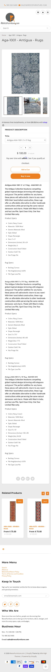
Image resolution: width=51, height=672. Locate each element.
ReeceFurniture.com (17, 653)
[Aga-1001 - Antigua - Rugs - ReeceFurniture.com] (25, 73)
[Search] (47, 28)
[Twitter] (4, 604)
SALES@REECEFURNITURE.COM (34, 5)
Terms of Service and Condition (12, 574)
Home (4, 35)
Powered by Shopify (29, 656)
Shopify (29, 653)
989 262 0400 (11, 5)
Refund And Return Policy (10, 572)
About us (5, 570)
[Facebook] (10, 604)
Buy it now (25, 176)
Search (4, 568)
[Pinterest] (16, 604)
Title (7, 136)
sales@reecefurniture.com (18, 639)
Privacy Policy (6, 576)
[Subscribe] (46, 596)
